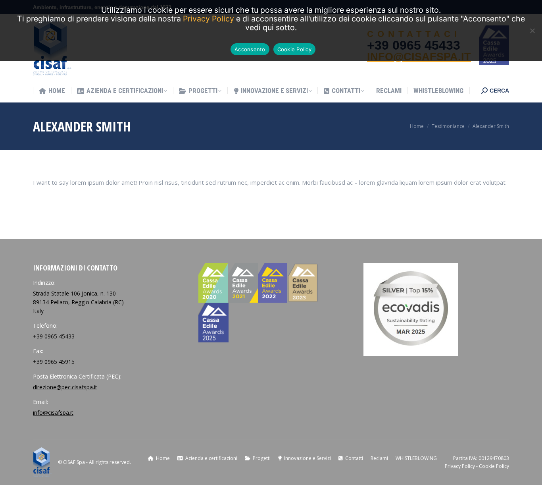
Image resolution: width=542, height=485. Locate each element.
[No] (532, 31)
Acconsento (249, 49)
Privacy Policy (460, 466)
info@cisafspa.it (53, 412)
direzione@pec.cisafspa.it (65, 387)
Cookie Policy (494, 466)
